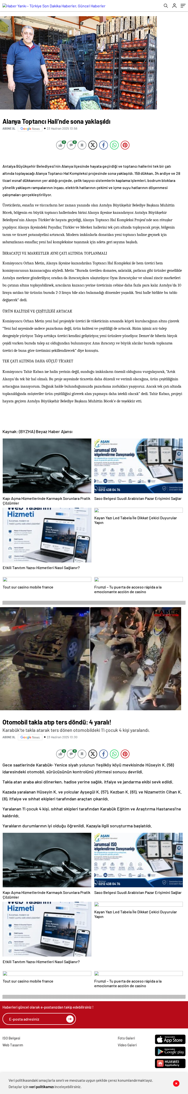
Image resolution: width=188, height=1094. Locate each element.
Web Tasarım (12, 1045)
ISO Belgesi (11, 1038)
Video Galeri (127, 1045)
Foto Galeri (126, 1038)
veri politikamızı (41, 1086)
